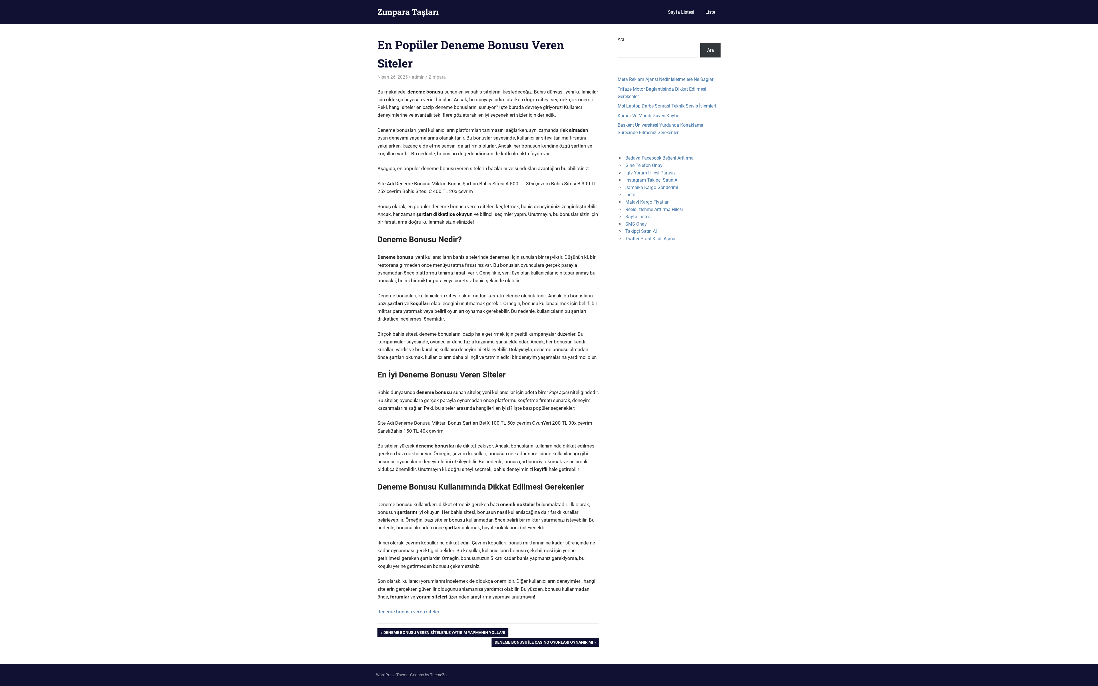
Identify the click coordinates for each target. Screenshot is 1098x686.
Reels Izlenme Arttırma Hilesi (654, 209)
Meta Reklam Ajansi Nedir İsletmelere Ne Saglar (665, 79)
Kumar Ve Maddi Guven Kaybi (648, 115)
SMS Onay (636, 224)
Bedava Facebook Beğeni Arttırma (659, 158)
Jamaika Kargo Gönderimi (651, 187)
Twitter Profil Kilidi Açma (650, 238)
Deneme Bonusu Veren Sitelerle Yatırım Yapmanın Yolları (444, 633)
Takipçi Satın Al (641, 231)
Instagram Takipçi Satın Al (652, 180)
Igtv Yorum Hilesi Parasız (650, 173)
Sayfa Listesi (681, 12)
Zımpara (437, 77)
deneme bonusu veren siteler (408, 612)
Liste (710, 12)
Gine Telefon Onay (644, 165)
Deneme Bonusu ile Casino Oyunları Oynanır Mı (543, 643)
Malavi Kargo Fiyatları (647, 202)
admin (418, 77)
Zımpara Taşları (408, 12)
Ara (621, 39)
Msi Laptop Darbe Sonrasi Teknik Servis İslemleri (667, 106)
